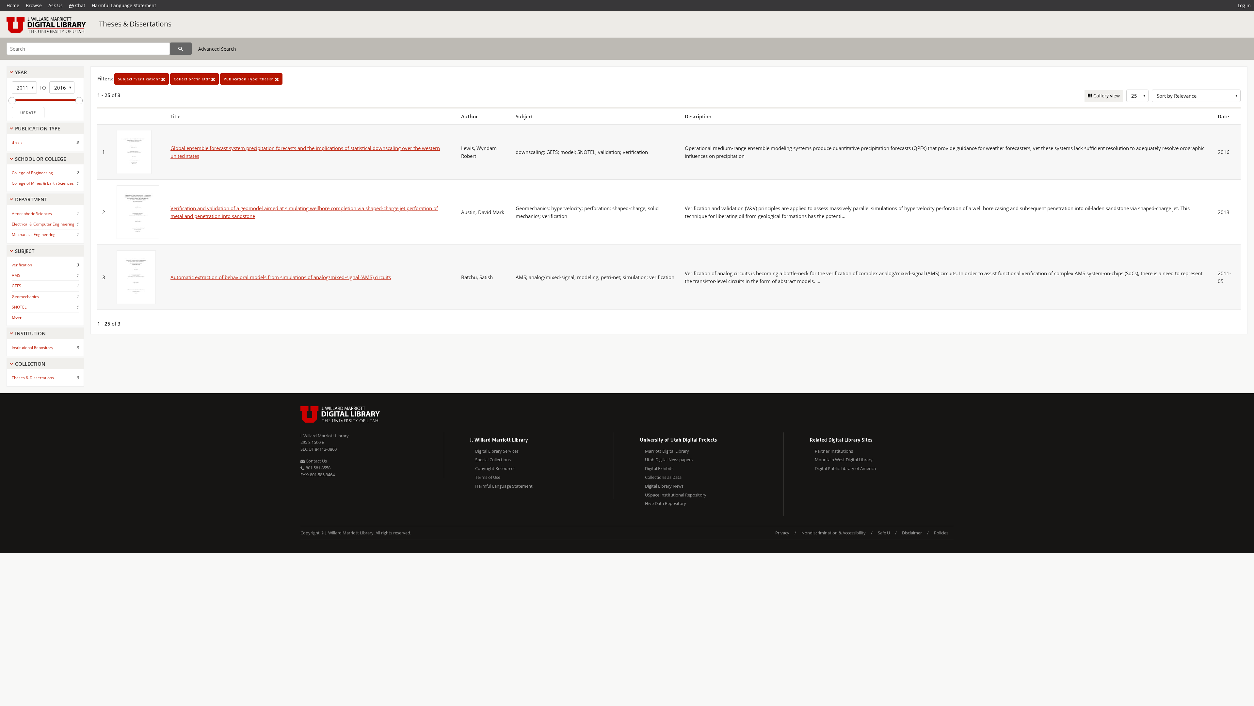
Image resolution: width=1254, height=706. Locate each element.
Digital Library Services (497, 451)
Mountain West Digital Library (844, 459)
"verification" (139, 78)
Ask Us (55, 5)
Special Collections (493, 459)
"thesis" (249, 78)
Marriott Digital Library (667, 451)
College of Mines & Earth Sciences (43, 183)
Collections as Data (663, 477)
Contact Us (316, 461)
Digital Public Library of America (845, 468)
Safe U (884, 533)
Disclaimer (912, 533)
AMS (16, 275)
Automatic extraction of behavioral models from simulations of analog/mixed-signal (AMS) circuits (280, 277)
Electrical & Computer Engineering (43, 224)
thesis (17, 142)
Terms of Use (487, 477)
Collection (30, 364)
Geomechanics (25, 296)
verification (22, 265)
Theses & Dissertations (135, 23)
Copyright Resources (495, 468)
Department (31, 199)
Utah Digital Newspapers (669, 459)
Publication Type (37, 128)
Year (21, 72)
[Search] (181, 48)
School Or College (40, 159)
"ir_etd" (192, 78)
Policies (941, 533)
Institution (30, 333)
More (17, 317)
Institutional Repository (32, 347)
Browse (34, 5)
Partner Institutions (834, 451)
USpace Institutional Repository (675, 495)
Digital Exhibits (659, 468)
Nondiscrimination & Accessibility (833, 533)
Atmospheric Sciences (32, 213)
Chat (79, 5)
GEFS (16, 286)
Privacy (782, 533)
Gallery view (1106, 95)
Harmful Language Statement (124, 5)
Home (13, 5)
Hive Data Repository (665, 503)
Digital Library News (664, 486)
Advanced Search (217, 49)
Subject (24, 251)
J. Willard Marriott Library (324, 436)
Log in (1244, 5)
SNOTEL (19, 307)
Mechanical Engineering (34, 234)
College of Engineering (32, 173)
